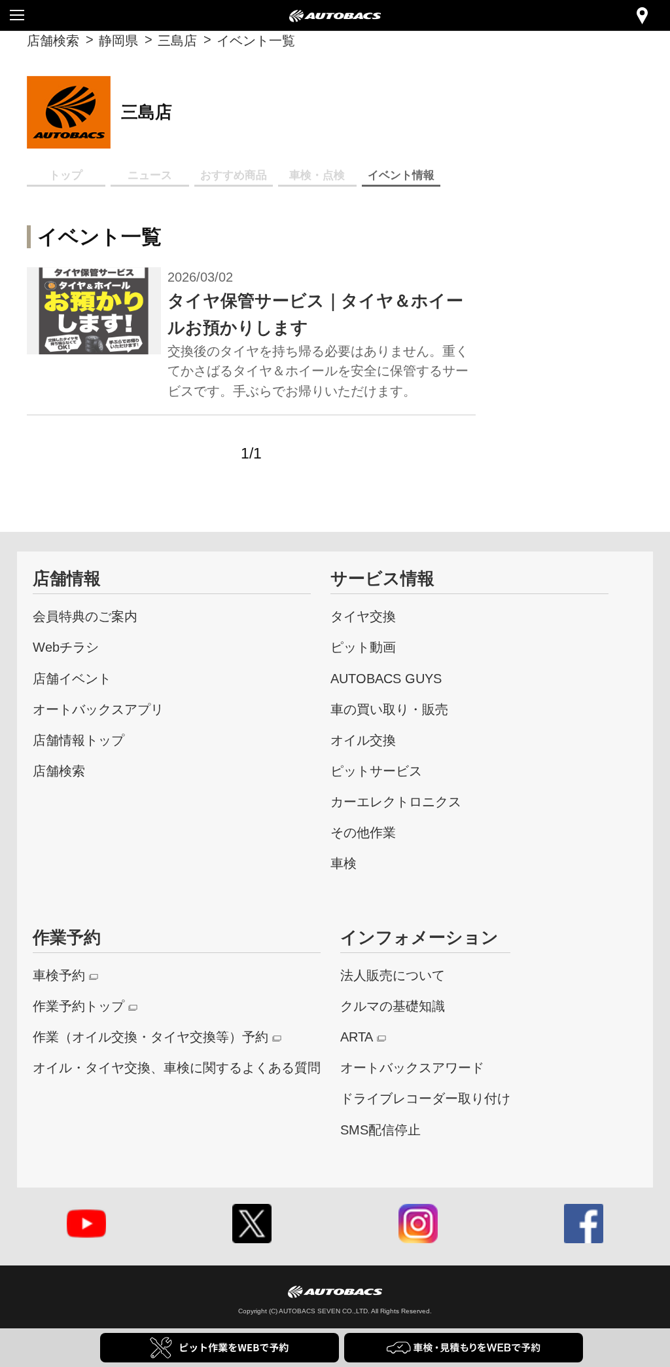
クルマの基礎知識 (392, 1005)
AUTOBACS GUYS (386, 678)
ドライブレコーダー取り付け (425, 1098)
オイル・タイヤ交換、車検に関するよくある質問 (177, 1067)
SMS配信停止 (380, 1129)
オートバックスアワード (412, 1067)
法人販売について (392, 975)
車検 (343, 863)
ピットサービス (376, 770)
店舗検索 (53, 40)
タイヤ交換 (363, 616)
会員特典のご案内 (85, 616)
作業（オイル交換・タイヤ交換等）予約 (150, 1036)
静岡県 (118, 40)
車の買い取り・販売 (389, 709)
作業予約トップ (78, 1005)
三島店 (177, 40)
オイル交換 (363, 739)
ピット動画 (363, 646)
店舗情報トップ (78, 739)
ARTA (356, 1036)
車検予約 (59, 975)
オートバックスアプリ (98, 709)
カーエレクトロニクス (395, 801)
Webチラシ (66, 646)
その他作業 (363, 832)
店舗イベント (72, 678)
